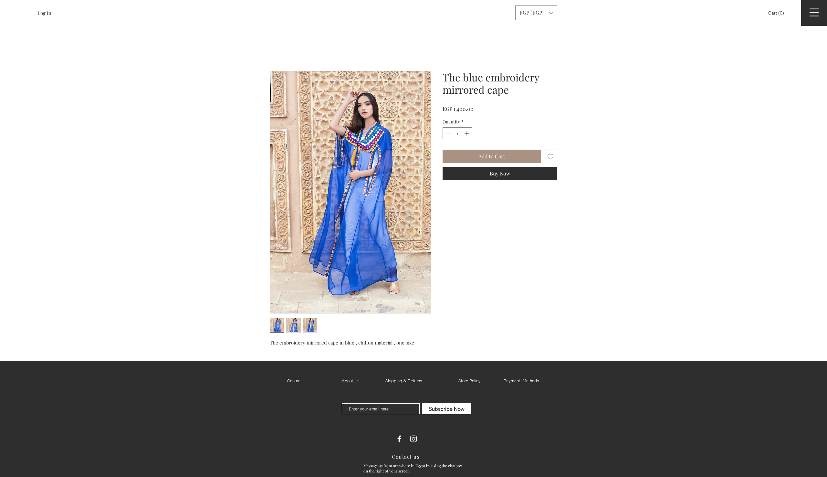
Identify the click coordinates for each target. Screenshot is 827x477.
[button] (776, 13)
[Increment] (467, 134)
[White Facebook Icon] (399, 439)
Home (277, 48)
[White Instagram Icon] (413, 439)
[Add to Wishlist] (550, 157)
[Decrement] (448, 134)
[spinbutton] (457, 134)
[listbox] (536, 12)
